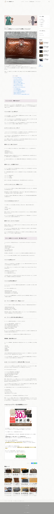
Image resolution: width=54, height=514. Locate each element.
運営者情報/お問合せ (32, 1)
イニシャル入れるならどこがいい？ (18, 84)
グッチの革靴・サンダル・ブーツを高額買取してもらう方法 (46, 60)
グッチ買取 (47, 56)
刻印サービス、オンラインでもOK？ (18, 85)
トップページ (22, 1)
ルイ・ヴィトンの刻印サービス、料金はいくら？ (20, 90)
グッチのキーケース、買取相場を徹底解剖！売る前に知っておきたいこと (46, 51)
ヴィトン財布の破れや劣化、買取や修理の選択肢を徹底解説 (25, 494)
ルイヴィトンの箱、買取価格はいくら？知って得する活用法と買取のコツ (33, 484)
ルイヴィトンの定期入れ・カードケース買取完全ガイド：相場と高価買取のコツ (16, 484)
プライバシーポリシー (38, 1)
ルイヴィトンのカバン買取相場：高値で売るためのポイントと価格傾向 (8, 484)
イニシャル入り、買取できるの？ (17, 77)
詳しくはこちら (21, 456)
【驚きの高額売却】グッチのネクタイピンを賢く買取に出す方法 (46, 55)
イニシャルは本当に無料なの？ (17, 89)
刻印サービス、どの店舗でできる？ (18, 82)
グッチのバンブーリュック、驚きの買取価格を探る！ (46, 43)
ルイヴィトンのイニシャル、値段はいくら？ (19, 83)
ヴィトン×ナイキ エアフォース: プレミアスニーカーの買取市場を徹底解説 (8, 494)
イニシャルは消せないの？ (17, 88)
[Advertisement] (27, 8)
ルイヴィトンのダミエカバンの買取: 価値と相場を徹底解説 (25, 484)
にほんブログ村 (41, 66)
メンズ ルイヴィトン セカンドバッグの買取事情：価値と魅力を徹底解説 (16, 494)
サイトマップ (26, 1)
